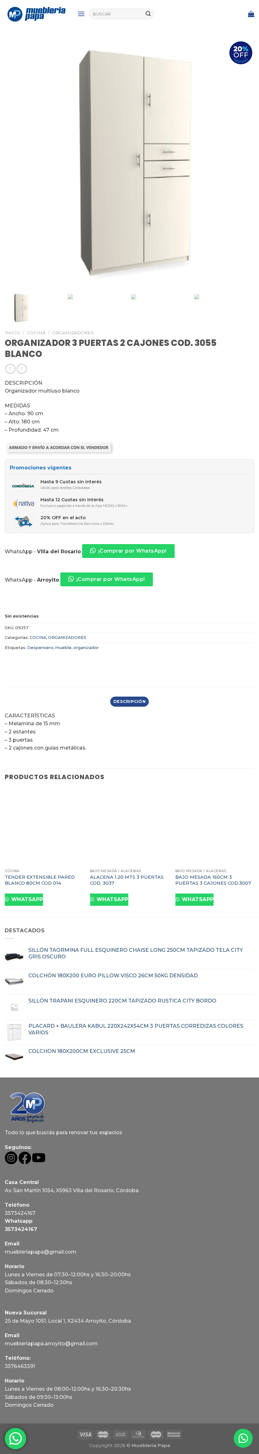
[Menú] (81, 13)
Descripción (129, 701)
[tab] (129, 702)
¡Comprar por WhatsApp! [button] (132, 551)
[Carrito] (251, 14)
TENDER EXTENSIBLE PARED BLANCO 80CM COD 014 (40, 880)
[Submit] (148, 14)
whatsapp (26, 899)
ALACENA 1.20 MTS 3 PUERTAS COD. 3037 (127, 880)
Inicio (12, 332)
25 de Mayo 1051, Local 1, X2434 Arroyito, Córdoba (68, 1321)
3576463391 (20, 1366)
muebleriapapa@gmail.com (40, 1252)
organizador (86, 647)
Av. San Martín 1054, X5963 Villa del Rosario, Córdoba (72, 1190)
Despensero (40, 647)
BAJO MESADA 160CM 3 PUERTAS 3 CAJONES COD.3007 (213, 880)
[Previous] (5, 852)
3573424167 (20, 1213)
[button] (243, 1438)
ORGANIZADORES (73, 332)
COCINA (36, 332)
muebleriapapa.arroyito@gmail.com (51, 1344)
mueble (63, 647)
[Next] (254, 852)
